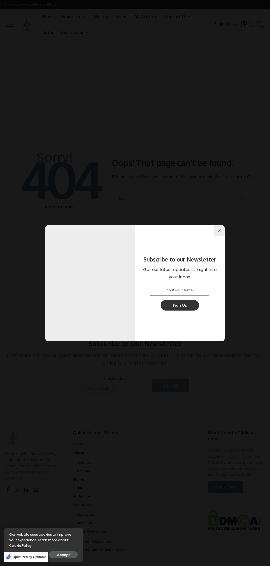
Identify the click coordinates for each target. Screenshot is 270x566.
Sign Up (179, 305)
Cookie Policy (20, 545)
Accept (63, 555)
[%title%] (219, 230)
